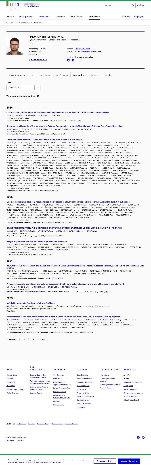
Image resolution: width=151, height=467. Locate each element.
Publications (79, 75)
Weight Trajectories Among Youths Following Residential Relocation (36, 242)
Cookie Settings (55, 462)
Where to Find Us (130, 396)
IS (14, 424)
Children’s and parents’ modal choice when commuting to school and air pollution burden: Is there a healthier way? (57, 113)
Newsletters (10, 386)
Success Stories (83, 400)
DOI (79, 120)
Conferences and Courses (133, 393)
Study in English (106, 388)
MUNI (8, 424)
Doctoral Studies (36, 393)
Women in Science (84, 403)
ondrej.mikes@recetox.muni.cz (88, 51)
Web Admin (10, 440)
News (9, 369)
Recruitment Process (84, 378)
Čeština (141, 5)
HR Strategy (81, 389)
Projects (94, 75)
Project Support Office (61, 388)
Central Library (57, 424)
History (126, 378)
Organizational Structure (133, 382)
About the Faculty (83, 386)
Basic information (17, 75)
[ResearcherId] (69, 61)
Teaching (108, 75)
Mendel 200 (10, 382)
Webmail (31, 424)
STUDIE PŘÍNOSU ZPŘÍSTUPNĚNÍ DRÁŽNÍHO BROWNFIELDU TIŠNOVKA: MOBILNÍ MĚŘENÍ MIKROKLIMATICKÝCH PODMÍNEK (64, 228)
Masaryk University (19, 437)
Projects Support (59, 392)
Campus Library (43, 424)
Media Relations (12, 393)
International (110, 369)
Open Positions (82, 375)
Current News (11, 375)
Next (43, 339)
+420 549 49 (82, 49)
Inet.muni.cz (21, 424)
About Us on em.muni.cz (15, 389)
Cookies (20, 440)
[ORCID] (73, 61)
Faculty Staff (128, 386)
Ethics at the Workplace (85, 396)
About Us (130, 369)
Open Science (58, 405)
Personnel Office (83, 393)
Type (8, 83)
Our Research (58, 375)
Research (59, 369)
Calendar (9, 378)
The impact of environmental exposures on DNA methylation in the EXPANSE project (44, 140)
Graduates (81, 407)
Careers (82, 369)
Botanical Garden (71, 424)
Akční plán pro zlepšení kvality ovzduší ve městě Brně (30, 303)
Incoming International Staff (110, 384)
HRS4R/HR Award (130, 389)
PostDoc (56, 401)
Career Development (84, 382)
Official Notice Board (131, 400)
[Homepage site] (22, 6)
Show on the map (39, 60)
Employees (139, 16)
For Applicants (37, 368)
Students (126, 16)
